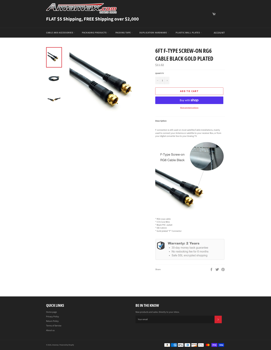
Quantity (159, 73)
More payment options (189, 108)
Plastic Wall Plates (188, 32)
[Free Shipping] (221, 14)
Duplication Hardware (153, 32)
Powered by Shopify (66, 345)
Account (219, 32)
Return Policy (52, 321)
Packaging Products (94, 32)
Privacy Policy (52, 316)
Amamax (55, 345)
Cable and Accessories (60, 32)
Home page (51, 312)
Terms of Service (53, 325)
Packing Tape (123, 32)
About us (50, 330)
